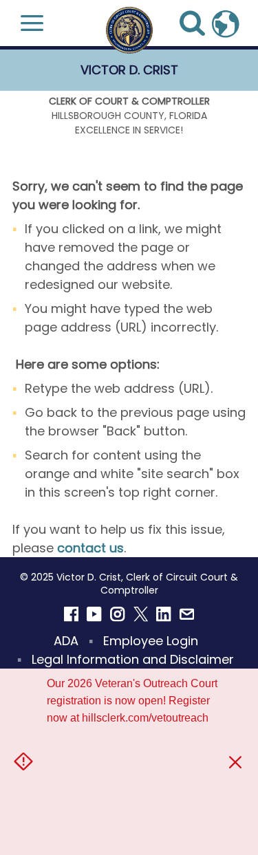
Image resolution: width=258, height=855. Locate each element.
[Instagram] (117, 614)
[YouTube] (94, 614)
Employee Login (150, 640)
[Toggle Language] (225, 22)
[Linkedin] (163, 614)
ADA (66, 640)
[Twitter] (141, 614)
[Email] (187, 614)
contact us (90, 547)
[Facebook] (71, 614)
